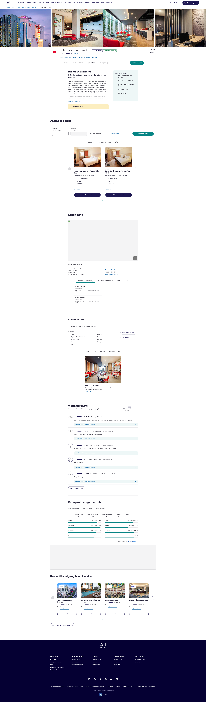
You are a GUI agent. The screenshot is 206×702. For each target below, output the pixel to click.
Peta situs (94, 662)
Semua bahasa (96, 664)
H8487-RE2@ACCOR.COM (112, 274)
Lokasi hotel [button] (76, 214)
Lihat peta (94, 57)
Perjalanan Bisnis (75, 659)
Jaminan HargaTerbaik (152, 51)
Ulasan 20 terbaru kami (76, 488)
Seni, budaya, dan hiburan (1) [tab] (105, 280)
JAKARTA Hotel (35, 7)
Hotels (8, 7)
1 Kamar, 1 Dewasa (95, 133)
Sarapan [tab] (102, 351)
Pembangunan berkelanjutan (57, 667)
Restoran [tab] (87, 351)
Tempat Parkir (126, 337)
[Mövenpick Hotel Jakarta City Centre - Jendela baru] (91, 590)
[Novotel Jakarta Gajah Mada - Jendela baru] (139, 590)
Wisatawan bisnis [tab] (107, 515)
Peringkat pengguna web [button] (84, 502)
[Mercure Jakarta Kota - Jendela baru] (115, 590)
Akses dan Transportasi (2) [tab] (85, 280)
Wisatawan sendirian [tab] (92, 515)
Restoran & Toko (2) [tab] (123, 280)
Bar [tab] (95, 351)
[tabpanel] (103, 173)
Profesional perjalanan (77, 664)
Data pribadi (110, 686)
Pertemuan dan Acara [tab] (115, 351)
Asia (13, 7)
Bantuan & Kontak (139, 662)
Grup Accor (53, 659)
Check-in (56, 129)
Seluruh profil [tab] (79, 515)
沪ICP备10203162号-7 (108, 690)
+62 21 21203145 (110, 269)
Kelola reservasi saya (140, 659)
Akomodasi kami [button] (61, 120)
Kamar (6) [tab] (91, 142)
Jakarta (28, 7)
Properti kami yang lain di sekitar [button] (71, 576)
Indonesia (18, 7)
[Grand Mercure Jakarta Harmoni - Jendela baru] (67, 590)
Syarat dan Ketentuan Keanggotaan (95, 686)
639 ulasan (75, 53)
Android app (117, 664)
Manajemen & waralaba (56, 662)
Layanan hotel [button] (77, 319)
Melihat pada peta (64, 609)
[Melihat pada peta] (103, 240)
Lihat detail (88, 391)
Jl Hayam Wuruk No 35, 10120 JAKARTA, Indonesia (75, 57)
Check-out (74, 129)
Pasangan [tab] (128, 515)
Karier (51, 664)
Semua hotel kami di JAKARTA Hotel (62, 625)
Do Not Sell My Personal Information (146, 686)
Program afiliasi (54, 669)
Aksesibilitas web (96, 659)
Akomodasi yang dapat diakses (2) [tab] (108, 142)
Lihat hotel (67, 614)
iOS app (115, 662)
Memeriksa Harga (137, 63)
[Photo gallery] (103, 28)
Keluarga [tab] (118, 515)
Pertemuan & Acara (76, 662)
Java (23, 7)
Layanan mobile (118, 659)
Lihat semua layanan (128, 332)
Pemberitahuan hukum (128, 686)
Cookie (118, 686)
